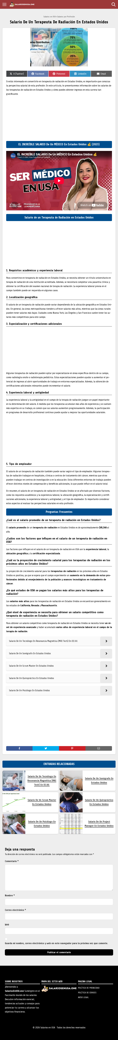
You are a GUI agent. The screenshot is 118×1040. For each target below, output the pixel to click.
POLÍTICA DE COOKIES (87, 992)
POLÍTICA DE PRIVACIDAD (88, 988)
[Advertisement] (59, 118)
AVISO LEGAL (83, 997)
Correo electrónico (15, 910)
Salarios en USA (49, 17)
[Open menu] (4, 4)
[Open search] (114, 4)
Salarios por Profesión (66, 17)
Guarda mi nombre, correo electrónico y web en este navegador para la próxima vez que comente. (56, 943)
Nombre (10, 895)
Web (7, 924)
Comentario (12, 861)
